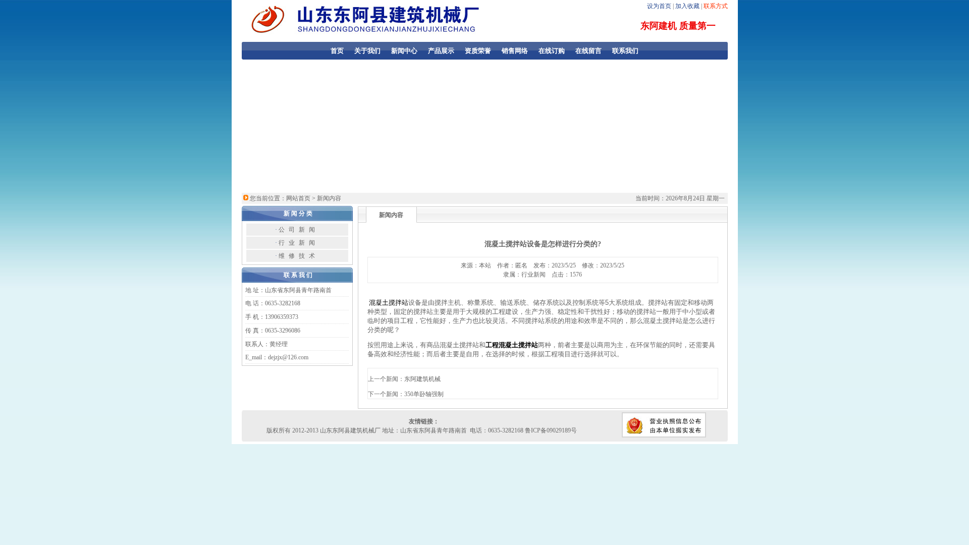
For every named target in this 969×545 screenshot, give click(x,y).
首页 (337, 50)
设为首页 (659, 6)
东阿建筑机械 (422, 379)
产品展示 (441, 50)
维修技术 (299, 255)
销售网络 (515, 50)
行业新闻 (299, 242)
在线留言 (588, 50)
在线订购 (552, 50)
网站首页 (298, 198)
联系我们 (625, 50)
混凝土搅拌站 (388, 302)
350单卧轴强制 (424, 394)
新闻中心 (404, 50)
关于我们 (367, 50)
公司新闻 (299, 229)
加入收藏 (687, 6)
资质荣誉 (478, 50)
